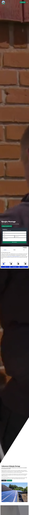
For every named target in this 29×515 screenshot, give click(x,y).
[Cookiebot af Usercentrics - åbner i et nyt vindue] (23, 247)
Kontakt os (4, 480)
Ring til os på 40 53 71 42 (7, 226)
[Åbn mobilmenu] (27, 2)
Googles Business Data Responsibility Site (13, 256)
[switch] (11, 264)
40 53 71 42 (23, 2)
